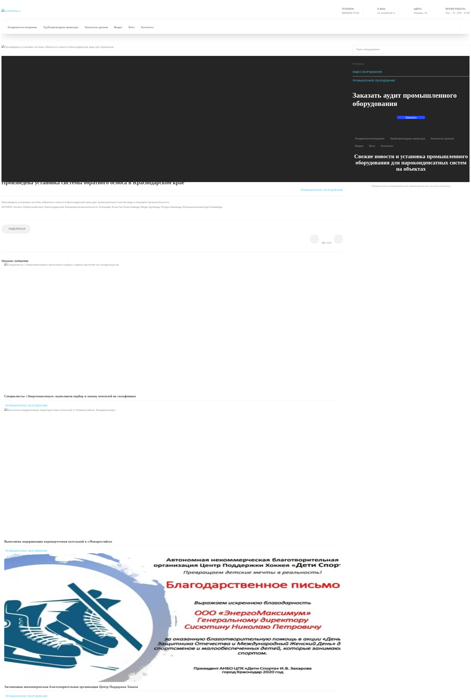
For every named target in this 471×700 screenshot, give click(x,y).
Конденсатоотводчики (22, 27)
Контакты (147, 27)
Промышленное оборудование (26, 405)
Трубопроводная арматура (60, 27)
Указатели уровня (96, 27)
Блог (132, 27)
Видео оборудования (367, 72)
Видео (118, 27)
